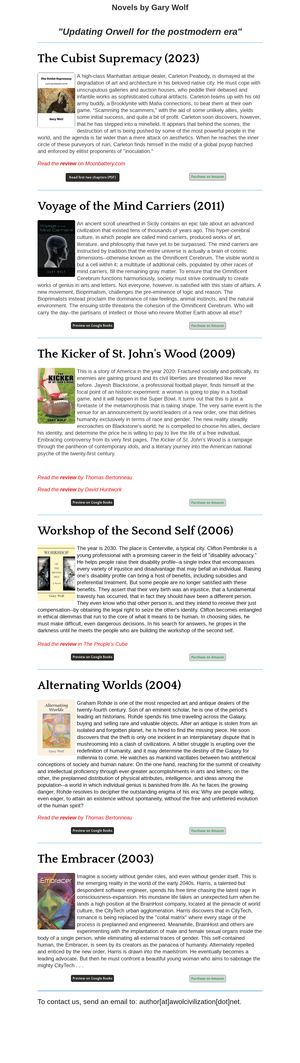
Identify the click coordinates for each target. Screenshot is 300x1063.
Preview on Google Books (92, 326)
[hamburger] (18, 7)
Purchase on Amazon (207, 177)
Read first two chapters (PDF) (92, 177)
